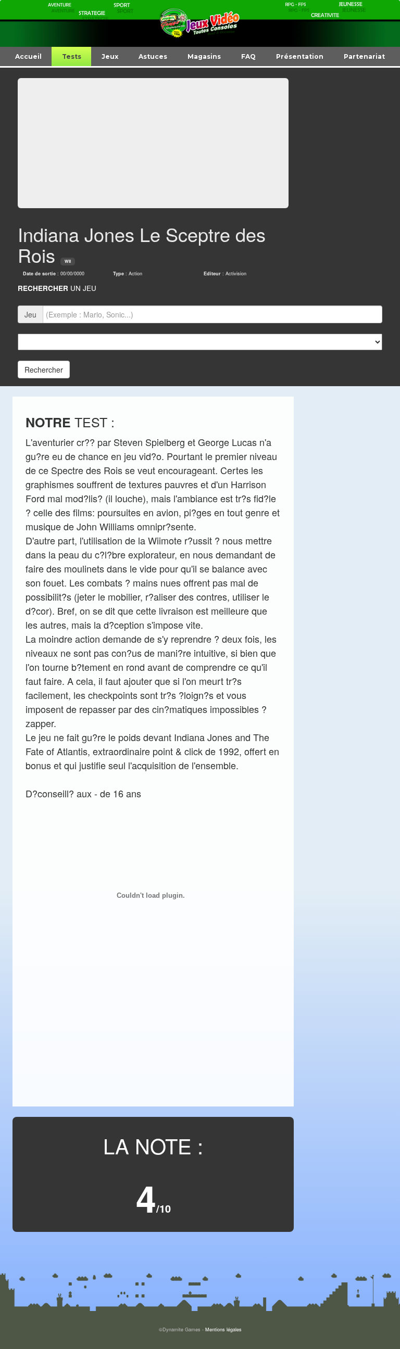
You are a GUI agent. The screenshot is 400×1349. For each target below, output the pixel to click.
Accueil (28, 56)
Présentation (299, 56)
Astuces (153, 56)
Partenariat (364, 56)
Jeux (110, 56)
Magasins (204, 56)
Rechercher (43, 369)
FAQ (248, 56)
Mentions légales (223, 1329)
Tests (71, 56)
